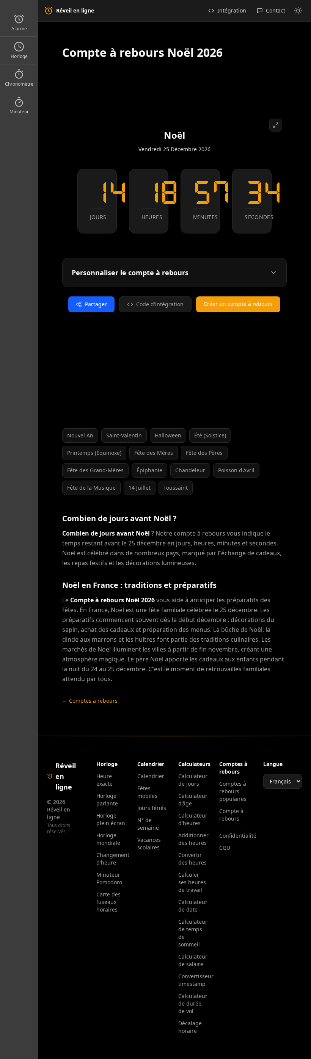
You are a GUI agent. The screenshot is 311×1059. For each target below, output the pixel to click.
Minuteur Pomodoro (109, 878)
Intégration (231, 10)
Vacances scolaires (149, 843)
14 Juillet (140, 487)
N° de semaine (148, 823)
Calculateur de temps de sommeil (192, 933)
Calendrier (150, 776)
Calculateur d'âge (192, 799)
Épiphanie (149, 470)
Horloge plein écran (110, 819)
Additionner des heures (192, 839)
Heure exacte (104, 779)
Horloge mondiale (108, 839)
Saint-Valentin (124, 435)
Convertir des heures (192, 858)
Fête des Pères (204, 452)
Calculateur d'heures (192, 819)
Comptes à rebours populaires (233, 791)
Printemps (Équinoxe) (94, 452)
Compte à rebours (231, 814)
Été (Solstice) (210, 435)
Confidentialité (233, 835)
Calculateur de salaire (192, 960)
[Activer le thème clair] (298, 10)
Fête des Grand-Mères (95, 470)
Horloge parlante (107, 799)
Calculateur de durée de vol (192, 1003)
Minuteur (19, 111)
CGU (224, 847)
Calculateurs (194, 764)
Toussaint (175, 487)
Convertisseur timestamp (192, 980)
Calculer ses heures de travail (192, 882)
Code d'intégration (160, 304)
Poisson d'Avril (236, 470)
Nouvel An (80, 435)
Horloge (19, 56)
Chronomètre (19, 84)
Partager (96, 304)
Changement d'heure (110, 858)
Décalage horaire (190, 1027)
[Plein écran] (275, 125)
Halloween (168, 435)
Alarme (19, 28)
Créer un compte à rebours (238, 303)
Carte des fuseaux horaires (108, 902)
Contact (275, 10)
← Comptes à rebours (90, 700)
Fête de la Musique (91, 487)
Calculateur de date (192, 905)
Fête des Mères (153, 452)
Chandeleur (190, 470)
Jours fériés (151, 807)
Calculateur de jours (192, 779)
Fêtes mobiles (147, 792)
